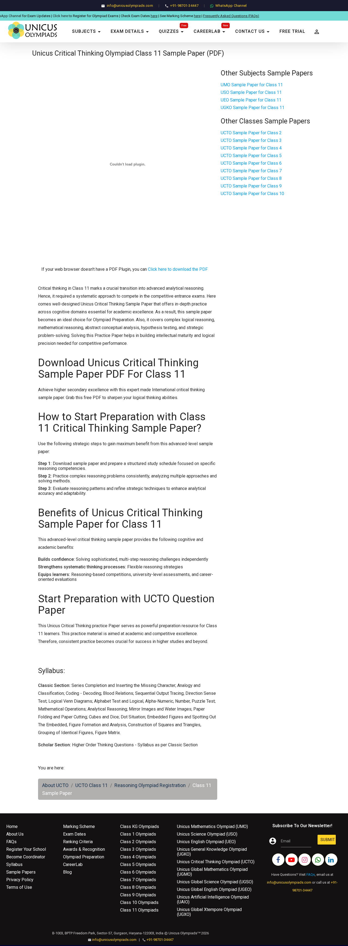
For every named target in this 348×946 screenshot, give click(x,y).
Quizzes (172, 31)
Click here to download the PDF (178, 269)
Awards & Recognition (84, 849)
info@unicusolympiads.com (130, 6)
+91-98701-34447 (184, 6)
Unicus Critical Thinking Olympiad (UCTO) (215, 861)
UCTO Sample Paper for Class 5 (251, 155)
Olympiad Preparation (83, 856)
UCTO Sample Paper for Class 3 (251, 140)
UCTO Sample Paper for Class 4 (251, 148)
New (225, 25)
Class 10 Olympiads (139, 902)
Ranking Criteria (78, 841)
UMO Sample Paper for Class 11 (252, 84)
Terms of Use (19, 887)
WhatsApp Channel (231, 6)
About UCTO (55, 785)
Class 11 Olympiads (139, 910)
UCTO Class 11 (91, 785)
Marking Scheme (79, 826)
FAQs (11, 841)
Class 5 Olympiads (138, 864)
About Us (15, 834)
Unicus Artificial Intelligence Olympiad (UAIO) (213, 899)
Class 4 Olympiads (138, 856)
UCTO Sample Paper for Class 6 (251, 163)
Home (12, 826)
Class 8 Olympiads (138, 887)
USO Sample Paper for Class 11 (251, 92)
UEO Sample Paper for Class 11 (251, 100)
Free (184, 25)
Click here (40, 16)
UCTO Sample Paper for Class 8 (251, 178)
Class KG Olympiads (139, 826)
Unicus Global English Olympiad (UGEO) (214, 889)
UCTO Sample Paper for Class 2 (251, 132)
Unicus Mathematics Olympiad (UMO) (212, 826)
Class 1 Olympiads (138, 834)
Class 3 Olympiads (138, 849)
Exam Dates (74, 834)
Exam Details (131, 31)
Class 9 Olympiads (138, 894)
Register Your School (26, 849)
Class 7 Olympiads (138, 879)
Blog (67, 872)
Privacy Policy (19, 879)
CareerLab (210, 31)
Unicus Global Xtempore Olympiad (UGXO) (209, 912)
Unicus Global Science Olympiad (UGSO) (215, 881)
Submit (328, 841)
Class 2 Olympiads (138, 841)
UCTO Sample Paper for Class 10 (252, 193)
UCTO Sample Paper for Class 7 (251, 170)
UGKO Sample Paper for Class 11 (252, 107)
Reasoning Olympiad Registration (150, 785)
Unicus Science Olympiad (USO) (207, 834)
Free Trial (292, 31)
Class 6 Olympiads (138, 872)
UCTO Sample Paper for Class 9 (251, 186)
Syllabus (14, 864)
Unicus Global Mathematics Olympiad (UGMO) (212, 872)
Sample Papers (21, 872)
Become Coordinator (25, 856)
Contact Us (253, 31)
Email (285, 841)
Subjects (87, 31)
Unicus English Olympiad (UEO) (206, 841)
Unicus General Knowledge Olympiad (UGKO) (212, 852)
